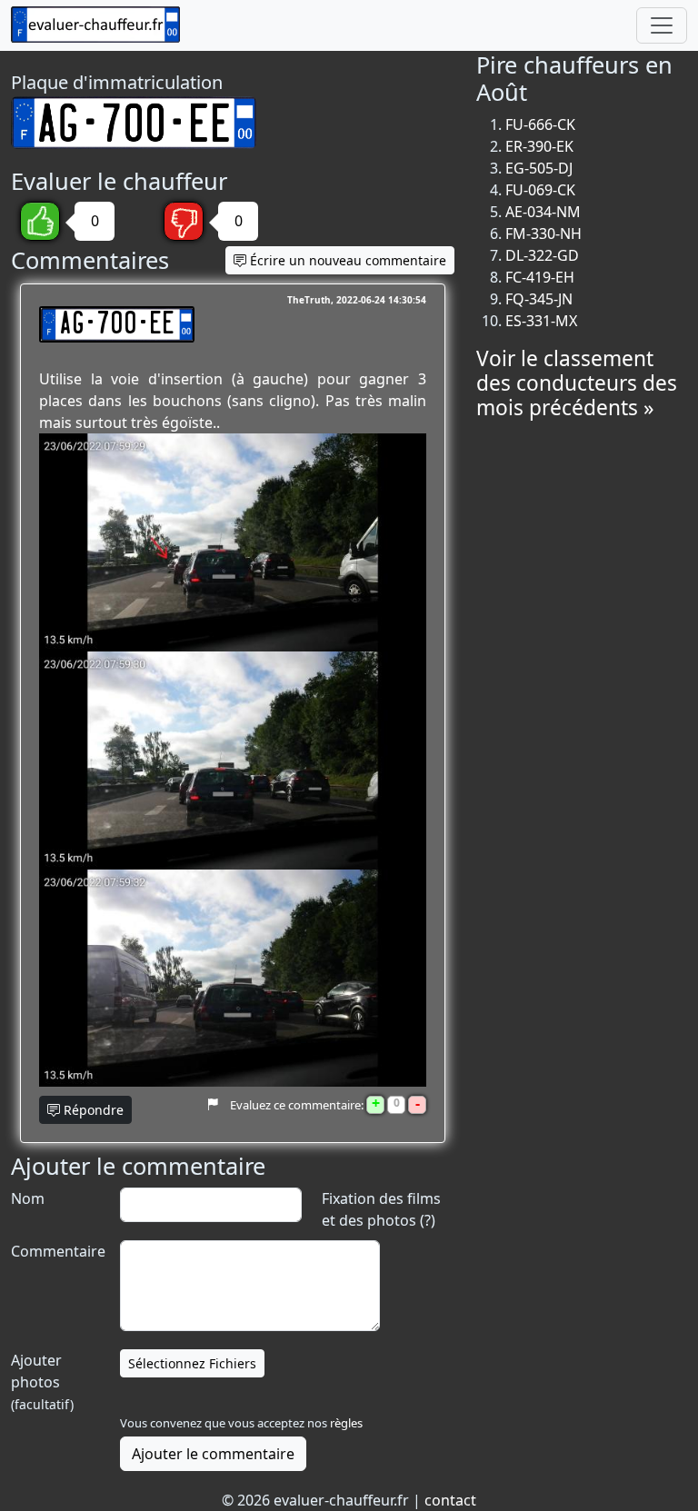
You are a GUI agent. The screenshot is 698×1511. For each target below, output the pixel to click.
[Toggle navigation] (661, 25)
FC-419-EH (539, 277)
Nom (28, 1198)
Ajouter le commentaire (213, 1454)
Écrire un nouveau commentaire (346, 260)
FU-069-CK (540, 190)
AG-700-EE (116, 324)
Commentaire (56, 1251)
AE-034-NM (543, 212)
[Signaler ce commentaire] (212, 1105)
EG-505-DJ (539, 168)
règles (346, 1423)
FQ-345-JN (539, 299)
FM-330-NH (543, 234)
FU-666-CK (540, 124)
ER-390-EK (539, 146)
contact (450, 1500)
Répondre (92, 1109)
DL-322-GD (542, 255)
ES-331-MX (541, 321)
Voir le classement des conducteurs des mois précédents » (576, 383)
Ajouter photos (42, 1381)
